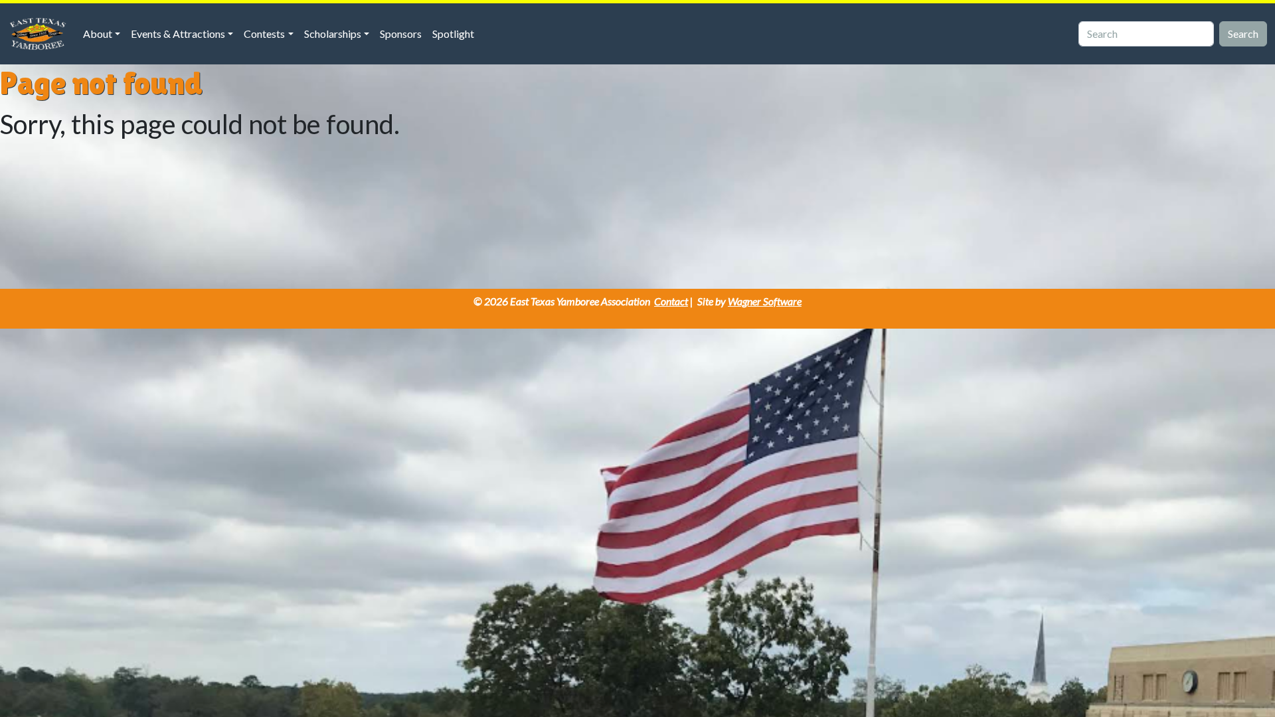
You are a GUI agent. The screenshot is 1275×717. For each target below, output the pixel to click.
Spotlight (453, 33)
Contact (671, 301)
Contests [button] (264, 33)
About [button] (97, 33)
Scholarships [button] (332, 33)
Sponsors (401, 33)
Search (1243, 33)
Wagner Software (765, 301)
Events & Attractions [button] (178, 33)
